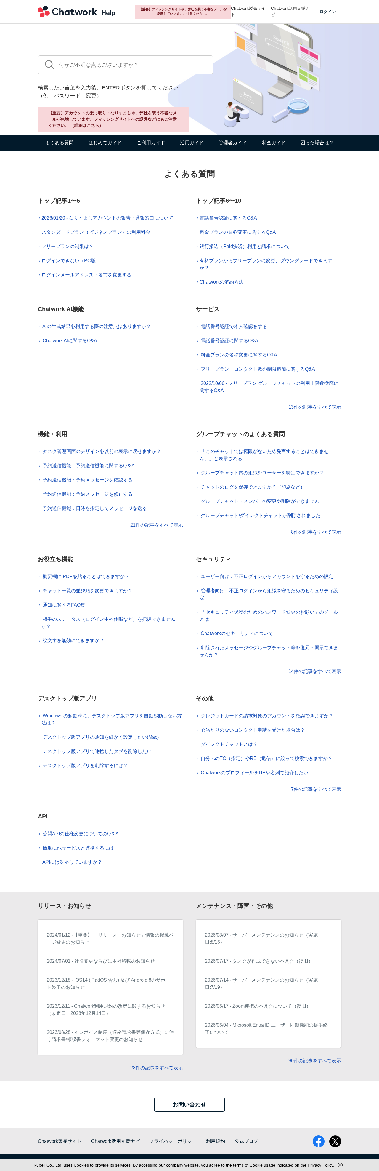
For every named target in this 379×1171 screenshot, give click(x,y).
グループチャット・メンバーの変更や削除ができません (260, 501)
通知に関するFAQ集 (64, 604)
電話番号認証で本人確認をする (234, 326)
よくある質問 (59, 142)
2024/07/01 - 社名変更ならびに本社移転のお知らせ (101, 961)
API (43, 816)
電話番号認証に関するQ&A (228, 217)
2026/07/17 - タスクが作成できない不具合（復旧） (259, 961)
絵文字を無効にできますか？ (73, 640)
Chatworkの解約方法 (221, 281)
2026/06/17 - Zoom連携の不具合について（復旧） (258, 1006)
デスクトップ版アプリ (67, 698)
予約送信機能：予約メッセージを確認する (88, 479)
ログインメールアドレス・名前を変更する (86, 274)
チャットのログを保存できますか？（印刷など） (253, 486)
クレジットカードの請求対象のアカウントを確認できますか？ (267, 715)
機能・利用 (53, 434)
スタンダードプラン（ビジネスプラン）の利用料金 (95, 232)
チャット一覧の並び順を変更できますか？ (88, 590)
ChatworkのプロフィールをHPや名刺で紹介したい (254, 772)
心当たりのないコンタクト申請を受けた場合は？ (253, 729)
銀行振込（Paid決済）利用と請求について (245, 246)
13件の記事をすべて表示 (314, 406)
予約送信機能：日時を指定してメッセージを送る (95, 508)
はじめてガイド (105, 142)
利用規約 (215, 1141)
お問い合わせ (189, 1104)
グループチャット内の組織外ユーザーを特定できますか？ (262, 472)
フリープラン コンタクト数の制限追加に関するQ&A (258, 369)
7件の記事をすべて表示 (316, 789)
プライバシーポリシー (173, 1141)
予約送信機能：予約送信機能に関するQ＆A (89, 465)
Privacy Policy (320, 1165)
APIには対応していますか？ (72, 862)
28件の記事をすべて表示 (156, 1067)
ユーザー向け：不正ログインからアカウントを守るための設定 (267, 576)
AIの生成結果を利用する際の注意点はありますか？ (96, 326)
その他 (205, 698)
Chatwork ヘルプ (76, 11)
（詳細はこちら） (86, 125)
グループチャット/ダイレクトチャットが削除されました (260, 515)
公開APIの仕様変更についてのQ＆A (81, 833)
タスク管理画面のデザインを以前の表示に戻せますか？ (102, 451)
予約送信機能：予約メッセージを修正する (88, 494)
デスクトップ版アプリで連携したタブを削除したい (97, 751)
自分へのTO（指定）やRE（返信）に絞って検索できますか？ (267, 758)
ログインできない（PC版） (70, 260)
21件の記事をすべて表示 (156, 524)
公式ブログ (246, 1141)
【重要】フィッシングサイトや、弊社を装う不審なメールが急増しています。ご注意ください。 (183, 11)
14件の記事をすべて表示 (314, 671)
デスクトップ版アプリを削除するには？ (85, 765)
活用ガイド (192, 142)
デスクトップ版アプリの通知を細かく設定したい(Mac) (101, 737)
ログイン (327, 11)
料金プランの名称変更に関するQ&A (238, 232)
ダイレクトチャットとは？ (229, 744)
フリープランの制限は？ (67, 246)
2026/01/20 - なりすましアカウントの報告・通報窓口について (107, 217)
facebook (319, 1141)
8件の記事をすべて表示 (316, 532)
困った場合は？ (317, 142)
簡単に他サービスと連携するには (78, 847)
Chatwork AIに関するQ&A (70, 340)
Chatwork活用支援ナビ (290, 11)
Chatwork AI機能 (61, 309)
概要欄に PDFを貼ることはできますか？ (86, 576)
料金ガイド (274, 142)
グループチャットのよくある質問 (240, 434)
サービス (208, 309)
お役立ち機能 (55, 559)
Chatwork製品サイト (248, 11)
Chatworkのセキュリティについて (237, 633)
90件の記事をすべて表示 (314, 1060)
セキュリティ (214, 559)
